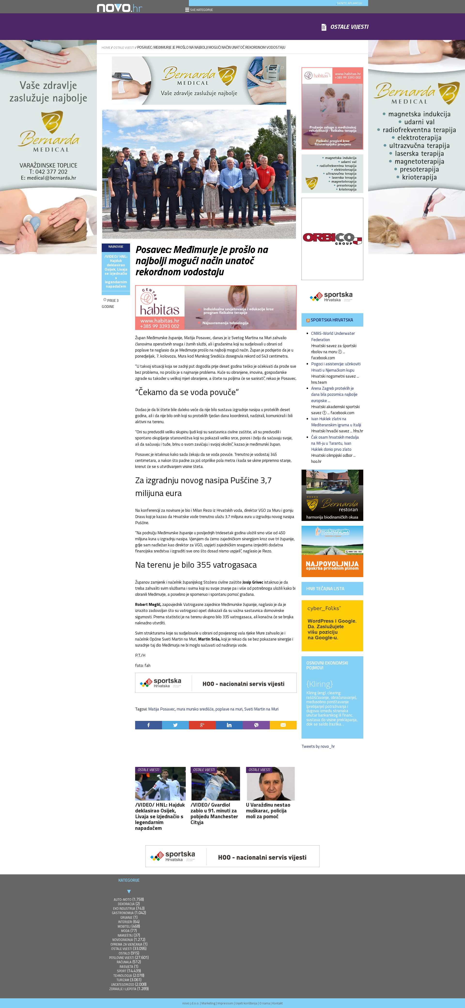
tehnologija (122, 975)
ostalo (124, 953)
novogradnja (122, 940)
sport (121, 971)
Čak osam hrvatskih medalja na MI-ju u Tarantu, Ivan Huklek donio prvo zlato (335, 443)
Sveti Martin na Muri (261, 709)
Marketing (208, 1003)
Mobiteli (124, 926)
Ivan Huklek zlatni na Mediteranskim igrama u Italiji (336, 422)
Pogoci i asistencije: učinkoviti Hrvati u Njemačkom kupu (336, 367)
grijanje (126, 917)
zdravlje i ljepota (122, 989)
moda (125, 931)
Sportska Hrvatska (332, 319)
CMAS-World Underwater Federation (333, 336)
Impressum (225, 1003)
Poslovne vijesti (121, 957)
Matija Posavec (161, 709)
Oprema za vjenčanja (126, 944)
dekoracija (126, 904)
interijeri (125, 922)
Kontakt (277, 1003)
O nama (264, 1003)
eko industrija (124, 908)
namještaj (125, 935)
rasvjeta (126, 966)
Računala (124, 962)
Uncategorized (122, 984)
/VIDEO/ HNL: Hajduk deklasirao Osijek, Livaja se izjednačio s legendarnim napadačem (115, 271)
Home (106, 47)
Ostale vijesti (123, 47)
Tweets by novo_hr (318, 746)
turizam (122, 980)
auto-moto (123, 899)
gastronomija (123, 913)
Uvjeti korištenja (246, 1003)
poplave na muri (229, 709)
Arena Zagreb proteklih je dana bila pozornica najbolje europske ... (334, 394)
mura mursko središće (195, 709)
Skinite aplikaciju (349, 3)
